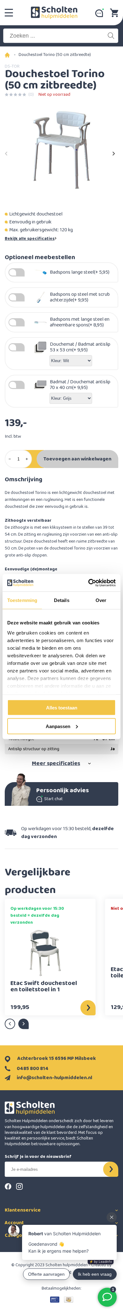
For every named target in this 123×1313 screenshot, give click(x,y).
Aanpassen (58, 726)
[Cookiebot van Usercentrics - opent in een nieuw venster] (88, 583)
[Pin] (54, 1299)
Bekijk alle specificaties (30, 238)
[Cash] (68, 1299)
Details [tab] (61, 600)
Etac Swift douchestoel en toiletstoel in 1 (43, 987)
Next (113, 151)
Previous (6, 151)
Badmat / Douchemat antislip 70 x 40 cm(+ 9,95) (80, 384)
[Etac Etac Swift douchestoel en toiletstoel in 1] (45, 953)
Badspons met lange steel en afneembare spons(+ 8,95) (79, 322)
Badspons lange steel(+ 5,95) (79, 272)
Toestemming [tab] (22, 600)
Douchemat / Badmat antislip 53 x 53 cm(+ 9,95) (80, 347)
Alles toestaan (61, 707)
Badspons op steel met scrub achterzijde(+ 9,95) (80, 297)
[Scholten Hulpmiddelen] (54, 12)
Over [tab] (101, 600)
